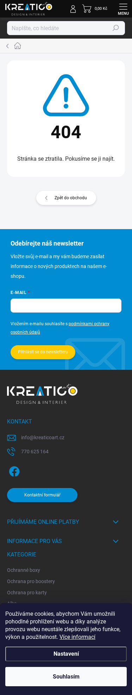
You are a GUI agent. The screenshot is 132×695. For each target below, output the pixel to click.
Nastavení (66, 653)
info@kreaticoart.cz (42, 437)
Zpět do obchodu (71, 197)
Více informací (77, 637)
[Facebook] (13, 470)
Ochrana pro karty (27, 592)
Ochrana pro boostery (31, 581)
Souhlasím (66, 676)
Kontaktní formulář (42, 495)
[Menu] (123, 9)
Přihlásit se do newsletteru (43, 351)
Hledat (115, 28)
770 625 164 (35, 451)
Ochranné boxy (23, 570)
